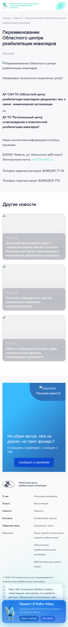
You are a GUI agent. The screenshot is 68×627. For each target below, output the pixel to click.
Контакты (7, 518)
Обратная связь (11, 525)
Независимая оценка (45, 518)
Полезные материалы (45, 496)
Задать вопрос (29, 618)
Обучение (7, 533)
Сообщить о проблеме (34, 462)
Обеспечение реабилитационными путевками (45, 550)
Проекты (38, 511)
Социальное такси (43, 525)
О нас (5, 496)
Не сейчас (48, 618)
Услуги (6, 503)
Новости (7, 511)
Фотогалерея (41, 503)
